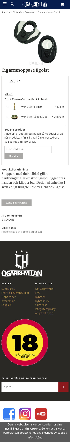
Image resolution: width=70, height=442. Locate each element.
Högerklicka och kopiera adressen (21, 232)
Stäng (38, 438)
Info (30, 438)
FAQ (37, 293)
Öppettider (8, 297)
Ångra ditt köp (44, 313)
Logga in (6, 305)
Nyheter (40, 297)
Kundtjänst (8, 289)
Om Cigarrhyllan (44, 289)
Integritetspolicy (45, 309)
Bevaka (13, 156)
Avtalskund (8, 301)
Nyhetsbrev (42, 301)
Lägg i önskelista (16, 202)
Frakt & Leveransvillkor (15, 293)
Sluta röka (41, 305)
